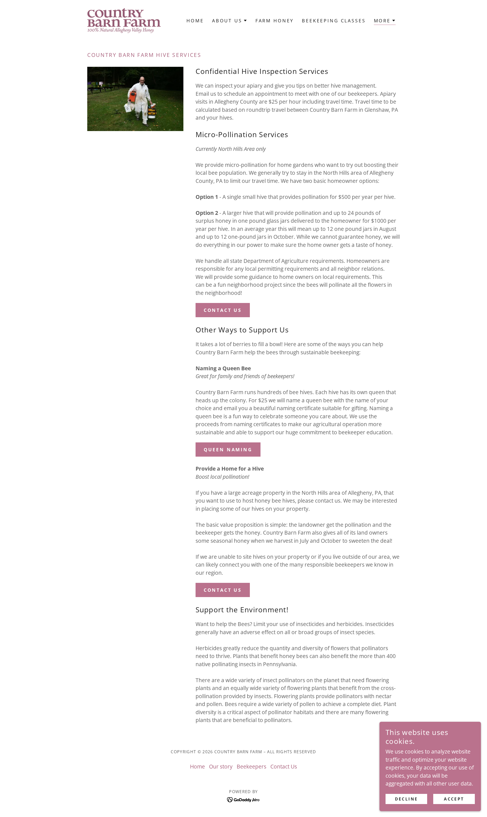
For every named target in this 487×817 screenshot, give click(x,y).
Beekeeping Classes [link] (334, 21)
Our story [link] (221, 766)
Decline (406, 799)
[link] (124, 20)
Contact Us (223, 310)
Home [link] (195, 21)
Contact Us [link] (283, 766)
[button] (229, 21)
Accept (454, 799)
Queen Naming (228, 449)
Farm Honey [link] (274, 21)
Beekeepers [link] (251, 766)
